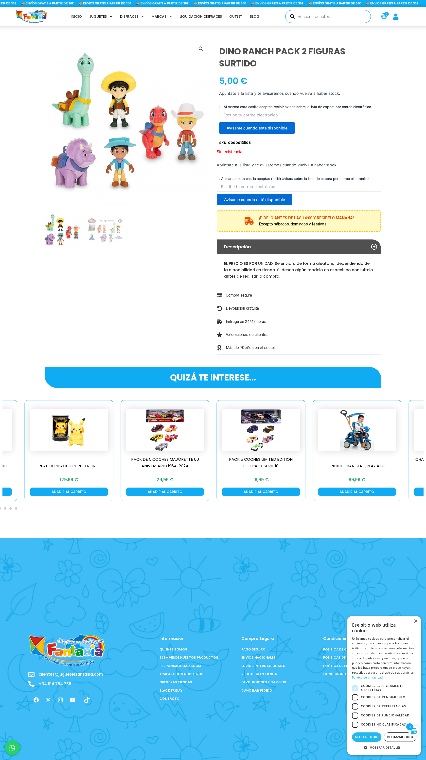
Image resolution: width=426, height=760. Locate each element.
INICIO (76, 16)
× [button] (415, 621)
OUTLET (235, 16)
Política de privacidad (367, 677)
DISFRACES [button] (129, 16)
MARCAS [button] (159, 16)
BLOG (254, 16)
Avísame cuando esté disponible (257, 128)
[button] (200, 48)
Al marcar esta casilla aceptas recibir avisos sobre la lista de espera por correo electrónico (297, 107)
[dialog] (384, 685)
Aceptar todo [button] (367, 737)
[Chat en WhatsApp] (12, 747)
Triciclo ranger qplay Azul (263, 466)
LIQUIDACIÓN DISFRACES (201, 16)
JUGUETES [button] (98, 16)
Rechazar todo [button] (400, 737)
